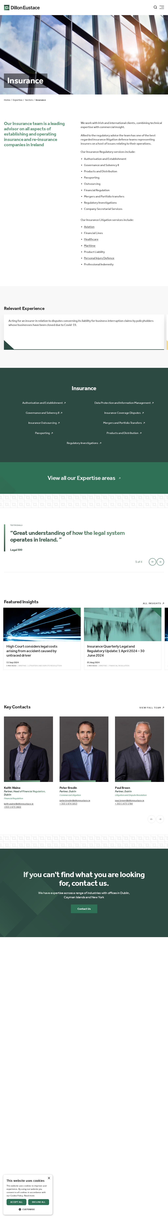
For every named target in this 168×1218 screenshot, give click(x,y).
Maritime (89, 245)
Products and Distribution (122, 433)
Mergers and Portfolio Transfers (122, 423)
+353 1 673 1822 (12, 807)
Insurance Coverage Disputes (122, 413)
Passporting (42, 433)
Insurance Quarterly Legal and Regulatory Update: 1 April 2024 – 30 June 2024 (115, 651)
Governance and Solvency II (42, 413)
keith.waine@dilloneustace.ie (18, 803)
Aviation (89, 227)
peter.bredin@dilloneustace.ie (75, 800)
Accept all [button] (16, 1202)
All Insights (152, 603)
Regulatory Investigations (82, 443)
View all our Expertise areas (81, 478)
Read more (29, 1195)
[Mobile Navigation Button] (161, 7)
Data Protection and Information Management (122, 403)
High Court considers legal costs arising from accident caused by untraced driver (31, 651)
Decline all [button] (38, 1202)
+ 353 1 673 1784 (124, 803)
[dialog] (27, 1195)
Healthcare (91, 239)
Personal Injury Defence (99, 258)
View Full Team (150, 707)
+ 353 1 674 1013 (68, 803)
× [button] (49, 1178)
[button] (28, 1209)
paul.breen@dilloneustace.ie (129, 800)
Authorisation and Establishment (42, 403)
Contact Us (84, 908)
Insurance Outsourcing (42, 423)
